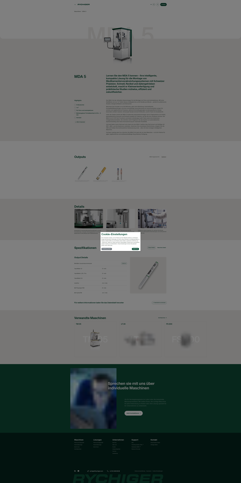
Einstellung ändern (106, 249)
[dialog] (120, 241)
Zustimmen (135, 249)
